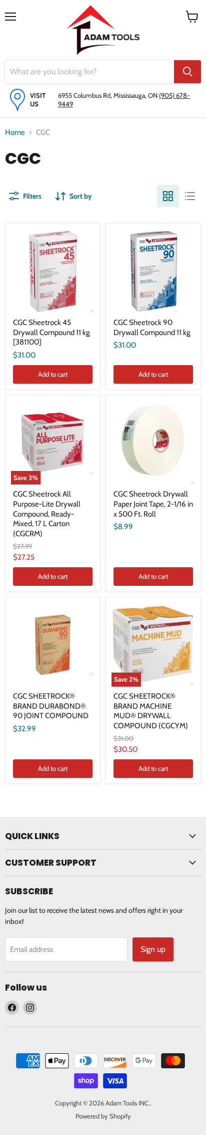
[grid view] (168, 196)
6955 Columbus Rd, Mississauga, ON (108, 95)
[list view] (190, 196)
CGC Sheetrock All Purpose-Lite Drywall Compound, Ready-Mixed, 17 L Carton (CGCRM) (46, 514)
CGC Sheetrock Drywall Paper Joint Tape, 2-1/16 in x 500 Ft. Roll (153, 504)
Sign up (153, 949)
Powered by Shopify (103, 1116)
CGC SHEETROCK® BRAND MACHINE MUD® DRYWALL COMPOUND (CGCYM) (151, 711)
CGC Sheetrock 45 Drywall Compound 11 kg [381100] (51, 332)
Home (15, 132)
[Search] (187, 71)
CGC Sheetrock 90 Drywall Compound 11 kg (152, 327)
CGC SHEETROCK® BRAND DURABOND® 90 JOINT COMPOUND (50, 706)
